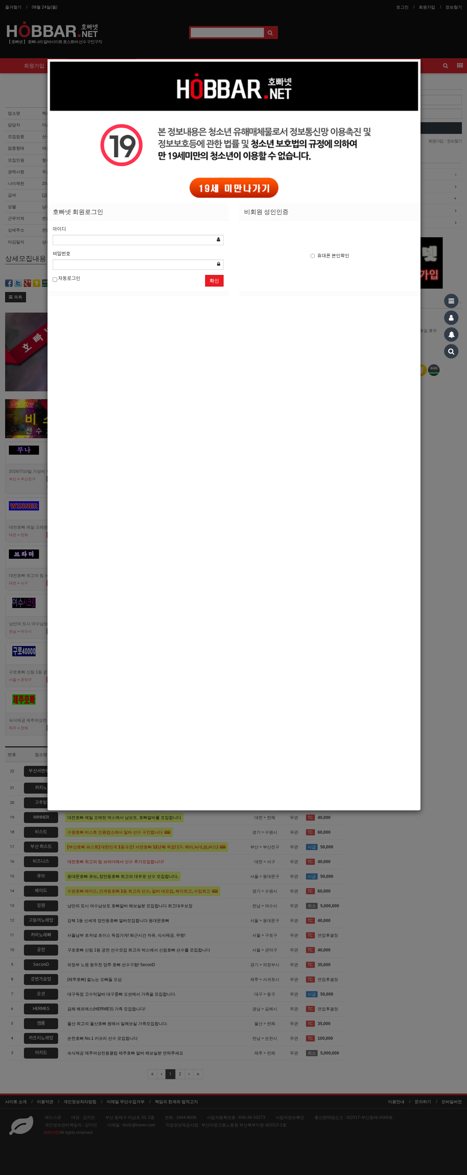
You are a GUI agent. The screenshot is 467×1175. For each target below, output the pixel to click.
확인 (214, 280)
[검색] (451, 351)
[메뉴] (451, 301)
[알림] (451, 334)
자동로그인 (68, 278)
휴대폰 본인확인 (333, 256)
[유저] (451, 318)
